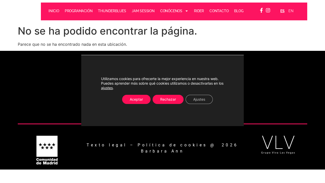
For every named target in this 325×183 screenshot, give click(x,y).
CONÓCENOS (171, 11)
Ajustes (199, 99)
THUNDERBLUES (112, 11)
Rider (199, 11)
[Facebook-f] (261, 10)
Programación (79, 11)
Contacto (219, 11)
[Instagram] (268, 10)
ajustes (107, 88)
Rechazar (168, 99)
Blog (238, 11)
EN (291, 11)
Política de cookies (172, 145)
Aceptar (136, 99)
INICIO (53, 11)
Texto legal (107, 145)
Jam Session (143, 11)
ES (282, 11)
